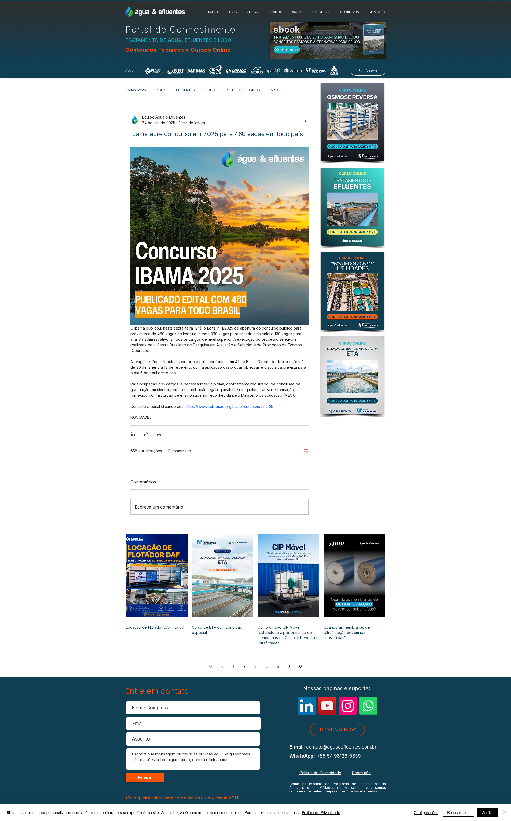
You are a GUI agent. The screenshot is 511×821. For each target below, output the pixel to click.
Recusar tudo (458, 812)
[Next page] (289, 666)
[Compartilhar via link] (146, 434)
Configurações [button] (426, 812)
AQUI (234, 797)
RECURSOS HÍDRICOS (243, 90)
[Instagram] (348, 706)
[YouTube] (327, 706)
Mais (274, 90)
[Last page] (300, 666)
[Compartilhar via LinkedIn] (132, 434)
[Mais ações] (305, 120)
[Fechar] (504, 812)
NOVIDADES (141, 417)
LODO (210, 90)
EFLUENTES (185, 90)
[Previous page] (222, 666)
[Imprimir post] (159, 434)
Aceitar (488, 812)
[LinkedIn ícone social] (307, 706)
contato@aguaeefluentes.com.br (341, 747)
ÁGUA (161, 90)
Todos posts (136, 90)
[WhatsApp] (368, 706)
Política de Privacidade (320, 772)
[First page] (211, 666)
